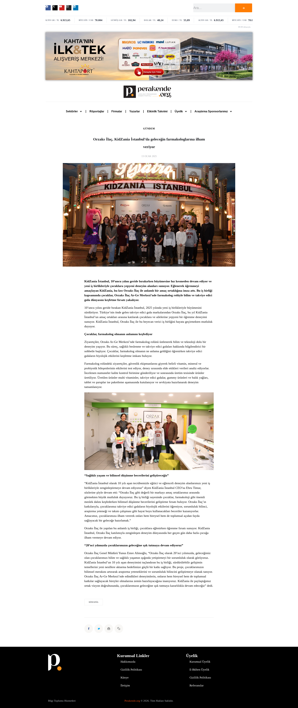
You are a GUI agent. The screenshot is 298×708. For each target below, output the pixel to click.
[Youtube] (61, 7)
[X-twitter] (55, 7)
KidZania (93, 602)
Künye (125, 677)
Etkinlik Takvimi (157, 111)
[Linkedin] (75, 7)
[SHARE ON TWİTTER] (98, 628)
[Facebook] (48, 7)
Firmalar (116, 111)
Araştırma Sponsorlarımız (211, 111)
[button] (119, 628)
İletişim (125, 685)
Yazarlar (134, 111)
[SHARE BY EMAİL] (108, 628)
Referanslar (197, 685)
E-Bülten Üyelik (199, 669)
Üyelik (179, 111)
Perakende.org (132, 700)
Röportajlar (97, 111)
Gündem (149, 129)
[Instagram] (68, 7)
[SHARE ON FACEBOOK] (88, 628)
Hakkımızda (128, 661)
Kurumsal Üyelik (200, 661)
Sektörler (72, 111)
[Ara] (243, 7)
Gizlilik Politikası (131, 669)
